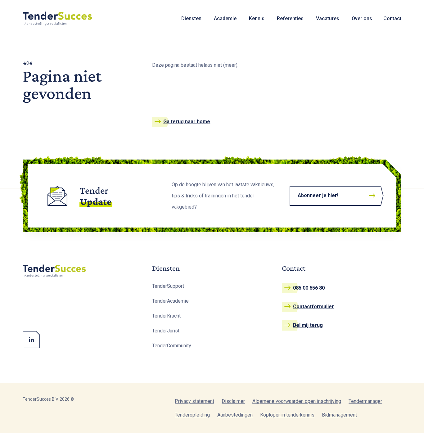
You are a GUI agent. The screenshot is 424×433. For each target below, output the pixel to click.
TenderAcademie (170, 301)
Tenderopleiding (192, 415)
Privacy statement (194, 401)
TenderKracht (166, 316)
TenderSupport (168, 286)
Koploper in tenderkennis (287, 415)
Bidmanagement (339, 415)
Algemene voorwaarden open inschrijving (296, 401)
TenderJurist (165, 331)
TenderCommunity (171, 346)
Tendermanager (365, 401)
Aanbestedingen (235, 415)
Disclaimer (233, 401)
